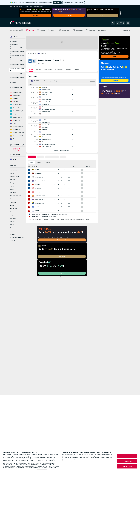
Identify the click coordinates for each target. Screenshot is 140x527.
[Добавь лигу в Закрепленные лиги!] (63, 60)
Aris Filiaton (38, 207)
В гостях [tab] (48, 162)
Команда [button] (34, 166)
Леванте (37, 184)
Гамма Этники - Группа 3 (17, 56)
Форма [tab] (40, 157)
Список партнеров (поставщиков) (72, 461)
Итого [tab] (32, 162)
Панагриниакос (39, 203)
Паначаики (38, 173)
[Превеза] (33, 170)
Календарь (59, 69)
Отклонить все (127, 461)
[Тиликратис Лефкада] (33, 181)
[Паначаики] (33, 173)
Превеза (37, 169)
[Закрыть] (129, 2)
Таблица (68, 69)
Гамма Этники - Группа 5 (17, 65)
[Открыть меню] (128, 23)
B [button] (58, 166)
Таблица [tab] (32, 157)
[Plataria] (33, 211)
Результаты (48, 69)
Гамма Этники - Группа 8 (17, 78)
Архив (76, 69)
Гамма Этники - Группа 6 (17, 69)
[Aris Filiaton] (33, 207)
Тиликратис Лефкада (41, 181)
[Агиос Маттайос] (33, 199)
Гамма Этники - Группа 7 (17, 74)
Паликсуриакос (40, 192)
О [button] (78, 166)
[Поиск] (113, 23)
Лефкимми (38, 188)
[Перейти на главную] (24, 23)
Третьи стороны (42, 469)
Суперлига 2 (14, 44)
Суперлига (13, 41)
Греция (43, 53)
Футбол (33, 53)
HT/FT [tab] (63, 157)
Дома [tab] (39, 162)
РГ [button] (74, 166)
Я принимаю (127, 456)
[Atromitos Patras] (33, 196)
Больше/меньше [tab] (52, 157)
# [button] (28, 166)
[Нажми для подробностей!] (62, 88)
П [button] (64, 166)
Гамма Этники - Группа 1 (17, 48)
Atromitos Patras (40, 196)
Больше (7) (13, 82)
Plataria (37, 210)
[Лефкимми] (33, 188)
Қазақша (57, 2)
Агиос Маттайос (40, 199)
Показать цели (127, 466)
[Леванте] (33, 185)
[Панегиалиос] (33, 177)
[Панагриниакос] (33, 203)
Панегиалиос (39, 177)
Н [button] (61, 166)
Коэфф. (38, 69)
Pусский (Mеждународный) (73, 2)
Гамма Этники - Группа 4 (17, 61)
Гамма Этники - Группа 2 (17, 52)
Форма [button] (88, 166)
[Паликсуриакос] (33, 192)
